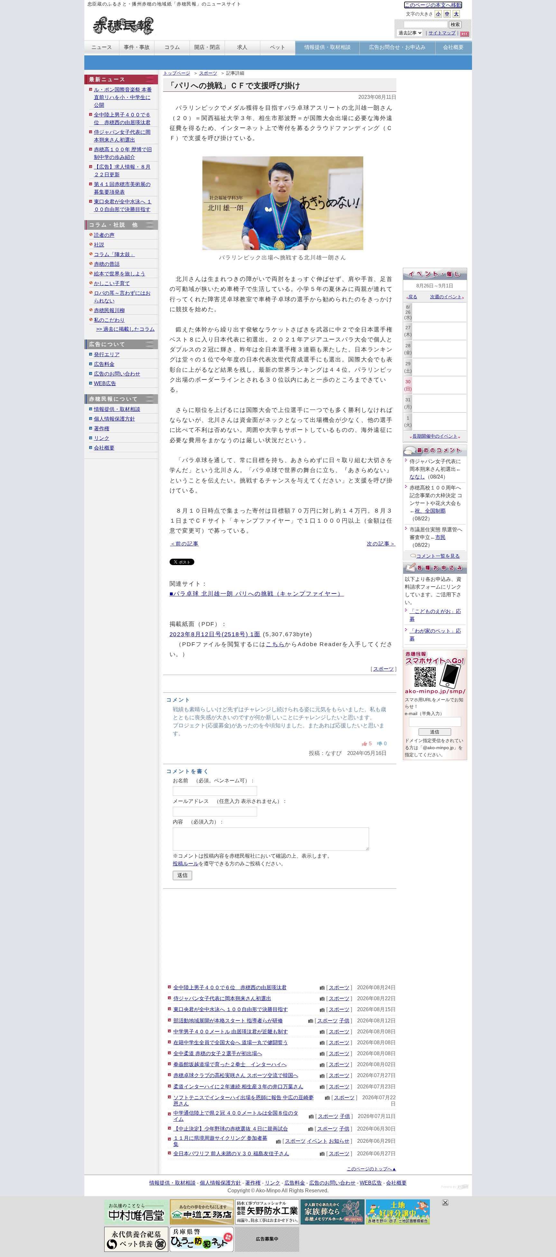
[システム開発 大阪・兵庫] (455, 1187)
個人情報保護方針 (114, 419)
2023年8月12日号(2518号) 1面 (215, 634)
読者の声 (104, 235)
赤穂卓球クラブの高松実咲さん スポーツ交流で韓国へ (235, 1075)
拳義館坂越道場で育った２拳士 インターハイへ (230, 1064)
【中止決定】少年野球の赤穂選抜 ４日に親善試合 (230, 1128)
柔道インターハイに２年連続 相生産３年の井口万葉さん (238, 1086)
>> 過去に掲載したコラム (125, 329)
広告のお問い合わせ (117, 374)
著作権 (101, 428)
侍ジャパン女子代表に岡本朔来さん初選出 (222, 998)
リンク (101, 438)
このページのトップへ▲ (371, 1168)
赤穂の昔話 (107, 264)
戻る (412, 296)
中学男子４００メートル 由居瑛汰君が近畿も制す (230, 1031)
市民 (440, 537)
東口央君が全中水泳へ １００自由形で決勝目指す (230, 1009)
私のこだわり (109, 320)
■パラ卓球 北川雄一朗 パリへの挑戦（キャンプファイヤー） (257, 593)
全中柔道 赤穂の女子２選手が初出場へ (217, 1053)
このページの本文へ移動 (433, 5)
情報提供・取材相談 (117, 409)
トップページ (176, 73)
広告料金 (104, 364)
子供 (344, 1020)
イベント (317, 1141)
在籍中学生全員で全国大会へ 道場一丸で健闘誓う (230, 1042)
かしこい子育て (112, 283)
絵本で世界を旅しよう (119, 273)
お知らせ (339, 1141)
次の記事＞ (381, 543)
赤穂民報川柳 (109, 310)
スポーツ (208, 73)
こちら (275, 644)
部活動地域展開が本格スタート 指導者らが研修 (228, 1020)
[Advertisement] (279, 935)
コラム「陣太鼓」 (114, 254)
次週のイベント (446, 296)
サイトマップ (442, 32)
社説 (99, 244)
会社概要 (104, 448)
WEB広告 (105, 383)
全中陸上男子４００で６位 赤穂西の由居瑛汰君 (230, 987)
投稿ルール (186, 863)
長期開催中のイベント (435, 436)
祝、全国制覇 (430, 511)
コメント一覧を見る (438, 556)
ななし (417, 477)
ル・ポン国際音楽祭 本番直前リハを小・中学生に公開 (123, 97)
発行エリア (107, 354)
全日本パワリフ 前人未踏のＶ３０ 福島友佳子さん (231, 1153)
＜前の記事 (184, 543)
